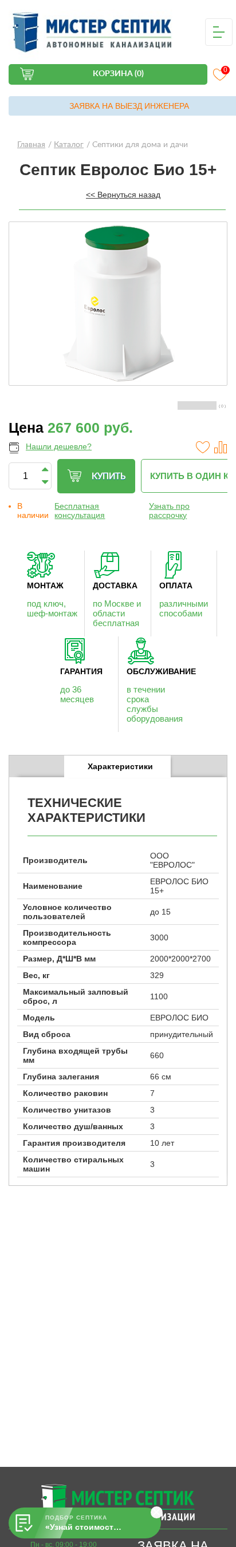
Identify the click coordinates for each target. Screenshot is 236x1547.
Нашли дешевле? (59, 446)
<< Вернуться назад (123, 194)
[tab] (117, 766)
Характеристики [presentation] (120, 766)
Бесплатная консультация (79, 510)
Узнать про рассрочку (169, 510)
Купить (108, 476)
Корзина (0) (118, 74)
